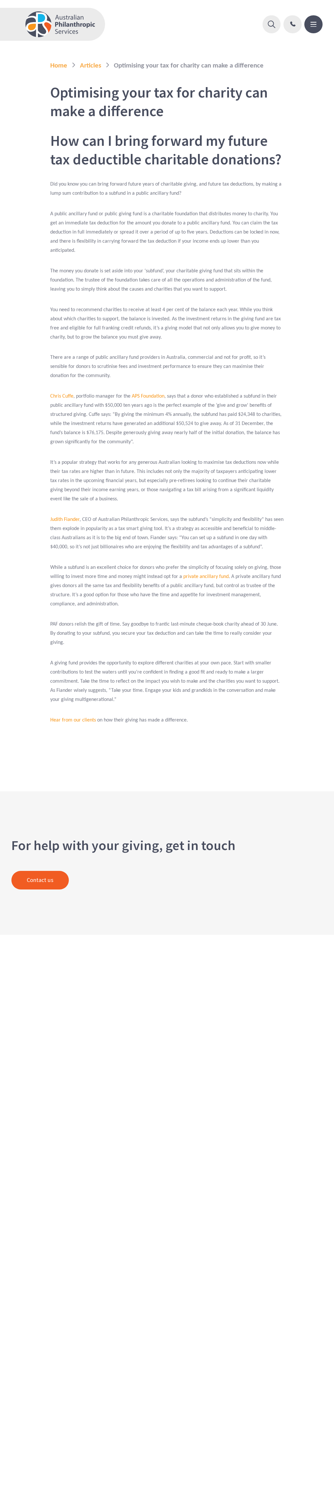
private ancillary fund (205, 576)
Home (58, 65)
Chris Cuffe (61, 396)
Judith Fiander (65, 519)
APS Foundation (148, 396)
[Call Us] (292, 24)
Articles (90, 65)
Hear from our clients (73, 720)
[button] (272, 24)
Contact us (40, 880)
